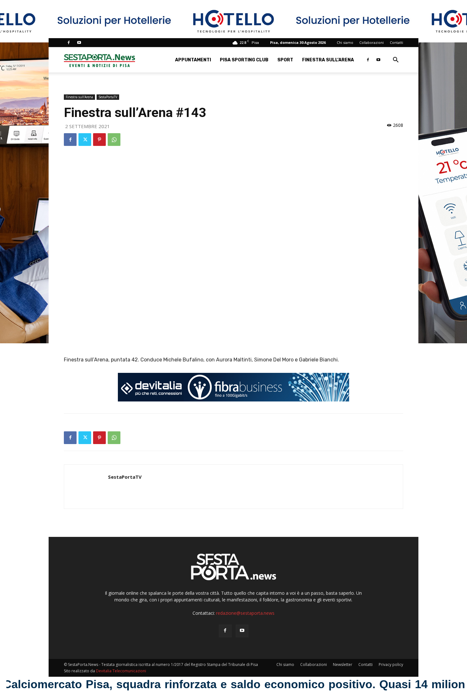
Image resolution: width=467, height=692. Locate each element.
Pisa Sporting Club (244, 60)
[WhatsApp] (114, 139)
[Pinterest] (99, 139)
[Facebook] (68, 42)
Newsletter (342, 664)
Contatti (396, 42)
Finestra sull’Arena (328, 60)
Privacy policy (391, 664)
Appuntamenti (193, 60)
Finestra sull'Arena (79, 97)
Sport (285, 60)
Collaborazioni (371, 42)
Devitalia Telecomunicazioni (121, 671)
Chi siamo (345, 42)
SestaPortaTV (107, 97)
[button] (395, 61)
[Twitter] (84, 139)
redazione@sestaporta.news (245, 613)
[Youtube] (79, 42)
